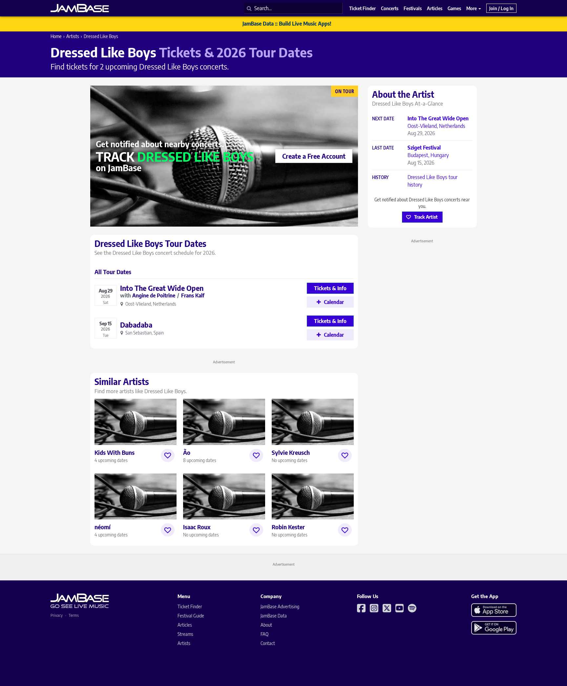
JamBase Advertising (280, 606)
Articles (185, 625)
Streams (185, 634)
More (472, 8)
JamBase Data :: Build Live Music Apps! (286, 23)
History (380, 177)
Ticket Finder (190, 606)
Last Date (383, 148)
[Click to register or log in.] (168, 455)
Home (56, 36)
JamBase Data (274, 615)
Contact (268, 643)
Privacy (57, 615)
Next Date (383, 119)
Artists (72, 36)
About (266, 625)
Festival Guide (191, 615)
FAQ (264, 634)
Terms (74, 615)
